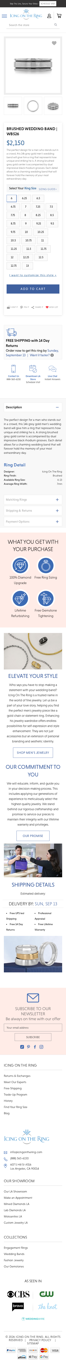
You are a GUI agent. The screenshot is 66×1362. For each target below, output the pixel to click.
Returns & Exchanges (17, 1075)
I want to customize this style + (32, 275)
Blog (7, 1113)
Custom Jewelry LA (16, 1222)
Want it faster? (40, 355)
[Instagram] (41, 1047)
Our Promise (33, 836)
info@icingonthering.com (26, 1152)
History (8, 1100)
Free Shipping (13, 1088)
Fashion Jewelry (14, 1260)
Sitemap (33, 1343)
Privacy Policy (40, 1340)
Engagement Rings (16, 1247)
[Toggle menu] (4, 15)
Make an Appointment (18, 1197)
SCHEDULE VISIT (48, 4)
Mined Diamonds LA (16, 1203)
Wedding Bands (14, 1254)
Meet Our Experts (15, 1082)
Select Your (22, 188)
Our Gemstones (14, 1266)
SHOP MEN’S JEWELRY (33, 752)
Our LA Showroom (15, 1191)
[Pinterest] (28, 1047)
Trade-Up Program (15, 1094)
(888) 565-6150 (19, 1158)
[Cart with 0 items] (59, 16)
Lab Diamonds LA (15, 1210)
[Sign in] (49, 16)
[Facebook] (35, 1047)
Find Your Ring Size (15, 1107)
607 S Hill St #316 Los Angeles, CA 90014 (24, 1166)
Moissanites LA (13, 1216)
